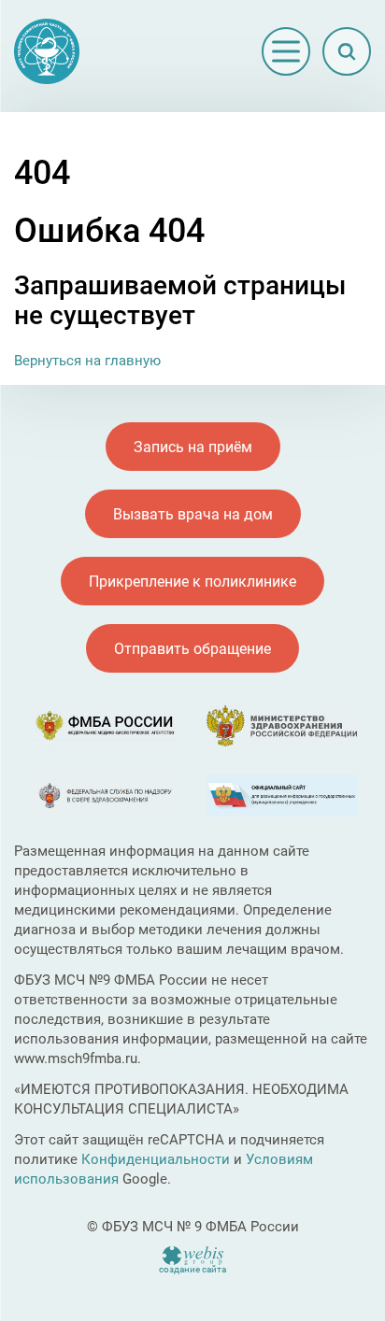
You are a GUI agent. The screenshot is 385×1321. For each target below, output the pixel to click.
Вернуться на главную (87, 360)
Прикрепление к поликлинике (192, 581)
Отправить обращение (192, 649)
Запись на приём (193, 447)
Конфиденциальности (155, 1159)
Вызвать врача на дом (193, 514)
